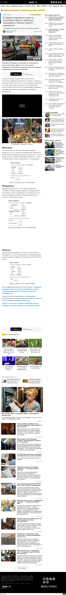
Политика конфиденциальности (8, 583)
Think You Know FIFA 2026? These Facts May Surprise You (35, 350)
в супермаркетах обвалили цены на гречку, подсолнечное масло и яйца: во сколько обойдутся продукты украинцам (22, 298)
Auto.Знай (27, 6)
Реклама (17, 583)
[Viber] (54, 2)
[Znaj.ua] (33, 2)
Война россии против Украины (11, 10)
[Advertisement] (22, 239)
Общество (44, 6)
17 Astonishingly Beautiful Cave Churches (9, 368)
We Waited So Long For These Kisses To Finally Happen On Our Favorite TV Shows (58, 130)
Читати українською (35, 14)
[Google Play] (53, 586)
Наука (61, 6)
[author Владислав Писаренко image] (4, 31)
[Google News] (54, 579)
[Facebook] (34, 59)
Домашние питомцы (17, 6)
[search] (64, 2)
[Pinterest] (61, 2)
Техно (50, 6)
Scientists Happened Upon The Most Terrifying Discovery (22, 368)
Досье (8, 6)
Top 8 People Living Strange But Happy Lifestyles (22, 350)
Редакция (23, 583)
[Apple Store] (45, 586)
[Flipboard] (58, 2)
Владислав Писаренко (11, 30)
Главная (3, 6)
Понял (64, 593)
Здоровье (56, 6)
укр (2, 2)
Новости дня (41, 10)
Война (38, 6)
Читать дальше (22, 568)
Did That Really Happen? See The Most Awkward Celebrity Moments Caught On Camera (58, 120)
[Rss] (56, 2)
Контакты (28, 583)
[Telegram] (51, 2)
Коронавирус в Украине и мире (29, 10)
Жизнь (33, 6)
